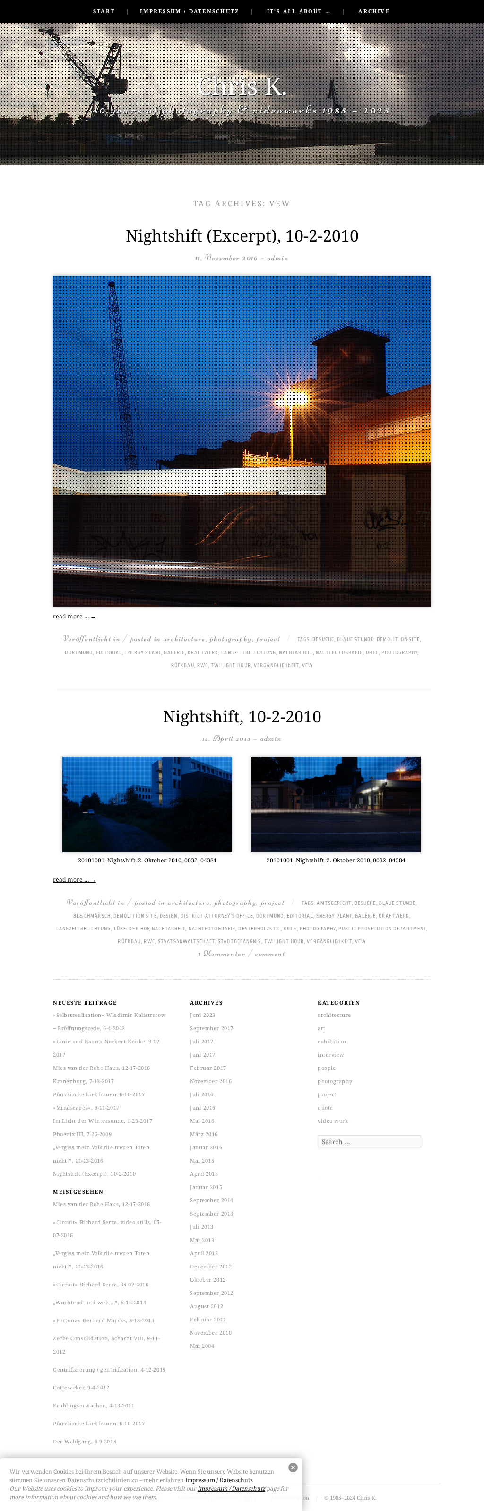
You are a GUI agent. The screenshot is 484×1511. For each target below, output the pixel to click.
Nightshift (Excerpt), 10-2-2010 (242, 235)
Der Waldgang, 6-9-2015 (84, 1441)
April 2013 (204, 1253)
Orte (372, 653)
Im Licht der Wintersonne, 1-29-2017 (102, 1120)
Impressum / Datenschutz (189, 11)
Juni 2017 (203, 1054)
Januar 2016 (206, 1147)
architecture (185, 638)
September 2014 (211, 1200)
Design (169, 916)
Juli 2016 (202, 1094)
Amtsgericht (334, 903)
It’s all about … (299, 11)
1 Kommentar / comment (242, 953)
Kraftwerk (203, 653)
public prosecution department (382, 929)
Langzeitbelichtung (248, 653)
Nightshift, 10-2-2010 (242, 716)
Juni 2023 (203, 1014)
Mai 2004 (202, 1345)
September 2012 (211, 1292)
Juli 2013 (202, 1226)
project (269, 638)
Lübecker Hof (131, 929)
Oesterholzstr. (259, 929)
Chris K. (242, 85)
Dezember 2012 (211, 1266)
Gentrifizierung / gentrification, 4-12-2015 (109, 1369)
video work (333, 1120)
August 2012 (206, 1306)
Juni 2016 (203, 1107)
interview (331, 1054)
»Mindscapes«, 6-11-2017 (86, 1107)
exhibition (332, 1041)
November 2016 (211, 1081)
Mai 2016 (202, 1120)
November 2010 (211, 1332)
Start (104, 11)
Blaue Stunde (355, 640)
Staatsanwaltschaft (186, 942)
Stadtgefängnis (239, 942)
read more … (74, 616)
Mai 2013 (202, 1239)
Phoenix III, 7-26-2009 (82, 1134)
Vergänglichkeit (276, 666)
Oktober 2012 (208, 1279)
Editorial (109, 653)
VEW (307, 666)
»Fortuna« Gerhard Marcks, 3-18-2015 (103, 1320)
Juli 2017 (202, 1041)
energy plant (143, 653)
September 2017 (211, 1028)
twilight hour (231, 666)
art (322, 1028)
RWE (202, 666)
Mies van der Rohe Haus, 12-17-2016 (101, 1067)
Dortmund (79, 653)
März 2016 (204, 1134)
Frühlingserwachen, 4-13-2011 (93, 1405)
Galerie (174, 653)
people (327, 1067)
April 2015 (204, 1173)
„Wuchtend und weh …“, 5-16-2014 (99, 1302)
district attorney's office (217, 916)
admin (278, 257)
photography (231, 638)
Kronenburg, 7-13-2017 (83, 1081)
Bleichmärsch (92, 916)
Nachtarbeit (295, 653)
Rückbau (182, 666)
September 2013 (211, 1213)
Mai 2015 (202, 1160)
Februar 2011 (208, 1319)
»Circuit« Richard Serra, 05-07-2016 (100, 1284)
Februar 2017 (208, 1067)
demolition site (398, 640)
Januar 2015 (206, 1186)
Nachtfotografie (339, 653)
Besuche (323, 640)
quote (325, 1107)
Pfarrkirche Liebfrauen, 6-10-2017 (99, 1094)
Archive (373, 11)
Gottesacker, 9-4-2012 (81, 1387)
